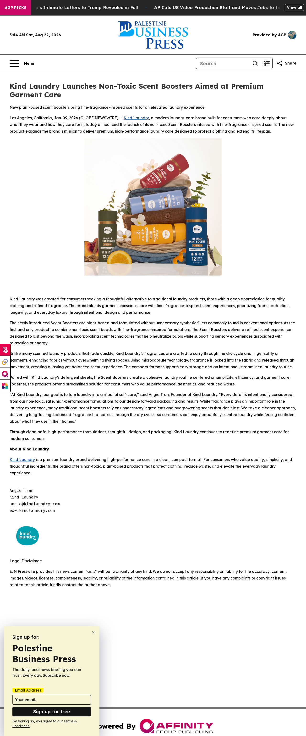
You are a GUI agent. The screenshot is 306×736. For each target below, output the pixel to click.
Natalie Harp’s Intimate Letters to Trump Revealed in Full (74, 7)
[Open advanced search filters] (266, 63)
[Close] (93, 632)
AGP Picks (15, 7)
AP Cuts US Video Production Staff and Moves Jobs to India (220, 7)
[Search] (255, 63)
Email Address (28, 690)
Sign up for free (51, 711)
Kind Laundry (136, 117)
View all (294, 7)
